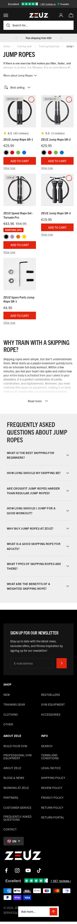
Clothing (10, 714)
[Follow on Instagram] (17, 870)
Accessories (50, 714)
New (6, 694)
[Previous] (16, 37)
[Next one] (61, 37)
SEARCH (46, 745)
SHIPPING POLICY (53, 777)
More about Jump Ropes (18, 75)
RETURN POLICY (52, 807)
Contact (10, 829)
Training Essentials (49, 46)
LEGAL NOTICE (51, 767)
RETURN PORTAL (52, 817)
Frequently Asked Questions (17, 818)
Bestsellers (50, 694)
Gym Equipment (53, 704)
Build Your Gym (15, 745)
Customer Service (17, 807)
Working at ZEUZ (16, 787)
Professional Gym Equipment (17, 757)
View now (9, 168)
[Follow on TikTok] (39, 870)
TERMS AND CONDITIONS (50, 757)
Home (6, 46)
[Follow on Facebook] (6, 870)
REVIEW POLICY (51, 787)
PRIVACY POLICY (52, 797)
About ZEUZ (12, 767)
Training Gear (24, 46)
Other (8, 724)
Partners (10, 797)
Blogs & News (13, 777)
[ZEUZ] (22, 855)
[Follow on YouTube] (28, 870)
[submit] (61, 663)
